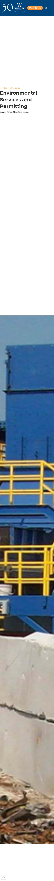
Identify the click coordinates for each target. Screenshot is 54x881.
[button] (46, 8)
